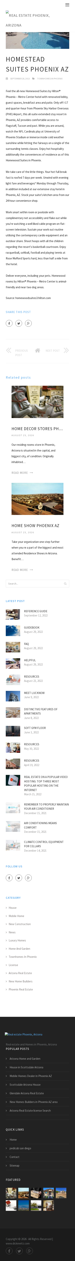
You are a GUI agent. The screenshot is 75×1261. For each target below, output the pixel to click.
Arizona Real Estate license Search (30, 1110)
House (13, 908)
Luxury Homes (17, 940)
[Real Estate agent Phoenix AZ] (11, 1205)
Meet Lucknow (34, 693)
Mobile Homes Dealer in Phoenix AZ (31, 1076)
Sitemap (14, 1165)
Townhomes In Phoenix (49, 78)
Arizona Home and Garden (25, 1058)
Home (13, 1139)
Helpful (30, 660)
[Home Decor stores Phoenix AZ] (37, 401)
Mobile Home (16, 916)
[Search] (65, 583)
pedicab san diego (20, 1148)
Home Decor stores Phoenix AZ (37, 428)
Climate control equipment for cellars (44, 844)
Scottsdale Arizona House (25, 1084)
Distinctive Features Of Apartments (41, 711)
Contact (14, 1157)
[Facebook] (9, 323)
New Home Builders (20, 981)
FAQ (26, 644)
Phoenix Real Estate (21, 989)
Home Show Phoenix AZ (35, 525)
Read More (20, 473)
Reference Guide (35, 611)
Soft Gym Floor (35, 728)
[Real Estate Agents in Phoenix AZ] (23, 1205)
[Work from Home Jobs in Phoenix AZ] (36, 1193)
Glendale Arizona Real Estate (27, 1093)
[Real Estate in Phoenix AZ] (61, 1193)
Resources (31, 676)
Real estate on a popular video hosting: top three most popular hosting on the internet (46, 783)
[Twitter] (18, 323)
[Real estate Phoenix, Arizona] (34, 20)
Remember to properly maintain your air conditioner (46, 807)
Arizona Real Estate (20, 973)
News (12, 932)
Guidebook (31, 627)
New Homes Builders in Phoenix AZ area (34, 1102)
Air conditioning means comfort (40, 825)
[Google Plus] (28, 323)
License (13, 965)
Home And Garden (19, 948)
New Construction (20, 924)
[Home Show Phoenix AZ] (37, 498)
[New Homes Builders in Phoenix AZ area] (48, 1193)
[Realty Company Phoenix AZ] (36, 1205)
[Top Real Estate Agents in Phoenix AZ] (48, 1205)
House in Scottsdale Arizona (26, 1067)
